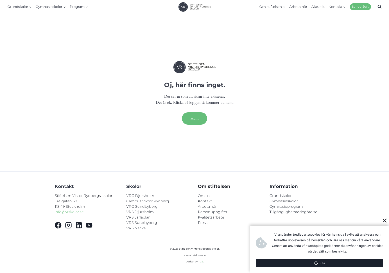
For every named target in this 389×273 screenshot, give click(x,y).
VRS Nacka (136, 228)
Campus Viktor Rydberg (147, 201)
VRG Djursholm (140, 196)
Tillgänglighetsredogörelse (293, 212)
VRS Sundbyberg (141, 223)
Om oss (204, 196)
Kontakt (205, 201)
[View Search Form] (379, 7)
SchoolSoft (360, 6)
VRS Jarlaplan (138, 217)
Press (203, 223)
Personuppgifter (212, 212)
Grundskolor (280, 196)
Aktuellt (318, 7)
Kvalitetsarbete (211, 217)
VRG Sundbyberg (142, 206)
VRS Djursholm (140, 212)
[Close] (384, 220)
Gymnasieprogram (286, 206)
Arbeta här (298, 7)
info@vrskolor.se (69, 212)
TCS (200, 261)
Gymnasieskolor (283, 201)
